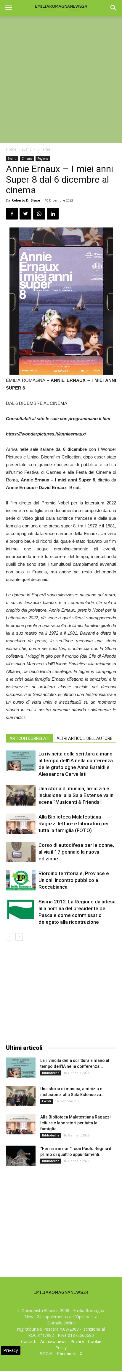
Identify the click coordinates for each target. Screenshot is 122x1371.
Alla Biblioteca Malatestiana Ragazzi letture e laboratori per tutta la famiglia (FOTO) (73, 823)
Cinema (43, 149)
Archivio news (53, 1341)
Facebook (66, 1353)
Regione (42, 158)
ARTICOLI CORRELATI (29, 738)
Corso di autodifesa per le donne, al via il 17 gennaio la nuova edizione (76, 852)
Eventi (27, 149)
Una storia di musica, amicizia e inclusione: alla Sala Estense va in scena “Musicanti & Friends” (75, 795)
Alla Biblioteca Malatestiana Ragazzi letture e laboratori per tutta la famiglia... (75, 1123)
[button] (113, 8)
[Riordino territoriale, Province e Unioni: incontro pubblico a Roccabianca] (21, 880)
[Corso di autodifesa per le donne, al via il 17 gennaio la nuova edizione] (21, 852)
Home (11, 149)
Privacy (77, 1341)
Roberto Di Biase (26, 200)
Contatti (28, 1341)
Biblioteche (50, 1073)
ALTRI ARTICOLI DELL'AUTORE (85, 738)
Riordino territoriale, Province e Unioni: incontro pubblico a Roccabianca (73, 880)
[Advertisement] (61, 79)
